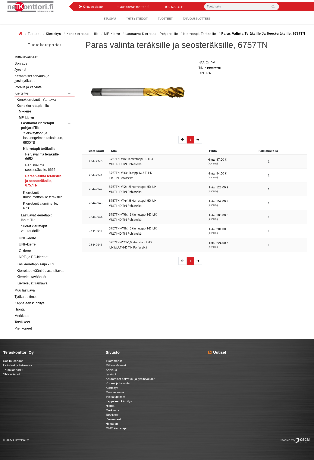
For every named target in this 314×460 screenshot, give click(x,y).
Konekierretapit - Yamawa (36, 99)
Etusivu (110, 18)
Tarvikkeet (22, 322)
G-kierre (25, 251)
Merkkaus (22, 316)
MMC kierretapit (116, 428)
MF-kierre (112, 33)
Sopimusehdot (13, 360)
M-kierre (25, 111)
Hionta (20, 309)
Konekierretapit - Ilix (83, 33)
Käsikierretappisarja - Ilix (35, 264)
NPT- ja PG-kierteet (33, 257)
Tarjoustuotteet (196, 18)
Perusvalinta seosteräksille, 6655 (40, 167)
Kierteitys (54, 33)
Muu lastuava (25, 290)
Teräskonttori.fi (13, 369)
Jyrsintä (20, 70)
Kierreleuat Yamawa (32, 283)
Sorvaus (21, 63)
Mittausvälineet (26, 57)
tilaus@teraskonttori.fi (133, 7)
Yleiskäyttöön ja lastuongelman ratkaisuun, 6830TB (43, 137)
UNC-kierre (27, 238)
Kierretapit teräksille (200, 33)
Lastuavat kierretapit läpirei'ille (36, 217)
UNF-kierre (27, 244)
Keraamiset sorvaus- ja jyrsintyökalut (32, 78)
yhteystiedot (137, 18)
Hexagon (112, 423)
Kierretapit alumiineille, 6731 (40, 206)
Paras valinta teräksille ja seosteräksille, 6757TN (43, 180)
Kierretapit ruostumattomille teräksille (43, 195)
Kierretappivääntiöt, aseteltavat (40, 270)
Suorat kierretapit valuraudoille (34, 228)
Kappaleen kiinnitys (29, 303)
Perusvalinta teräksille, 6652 (42, 156)
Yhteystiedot (11, 374)
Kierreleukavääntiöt (31, 277)
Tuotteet (165, 18)
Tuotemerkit (114, 360)
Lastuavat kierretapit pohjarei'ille (152, 33)
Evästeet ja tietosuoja (17, 365)
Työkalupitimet (26, 297)
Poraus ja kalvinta (28, 87)
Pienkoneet (23, 328)
